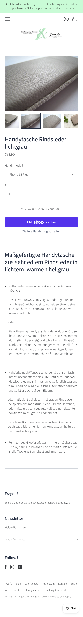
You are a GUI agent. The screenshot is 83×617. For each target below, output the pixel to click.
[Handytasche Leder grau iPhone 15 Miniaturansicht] (71, 121)
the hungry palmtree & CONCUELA (31, 596)
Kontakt (62, 584)
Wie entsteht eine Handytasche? (23, 590)
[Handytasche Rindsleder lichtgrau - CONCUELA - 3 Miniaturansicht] (52, 121)
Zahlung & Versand (55, 590)
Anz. (7, 185)
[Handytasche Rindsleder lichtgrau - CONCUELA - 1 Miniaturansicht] (12, 121)
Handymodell (14, 165)
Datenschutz (31, 584)
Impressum (48, 584)
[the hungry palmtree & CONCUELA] (41, 34)
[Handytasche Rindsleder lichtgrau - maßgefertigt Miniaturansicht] (30, 121)
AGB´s (8, 584)
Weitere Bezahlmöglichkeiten (41, 231)
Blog (18, 584)
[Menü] (7, 19)
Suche (74, 584)
